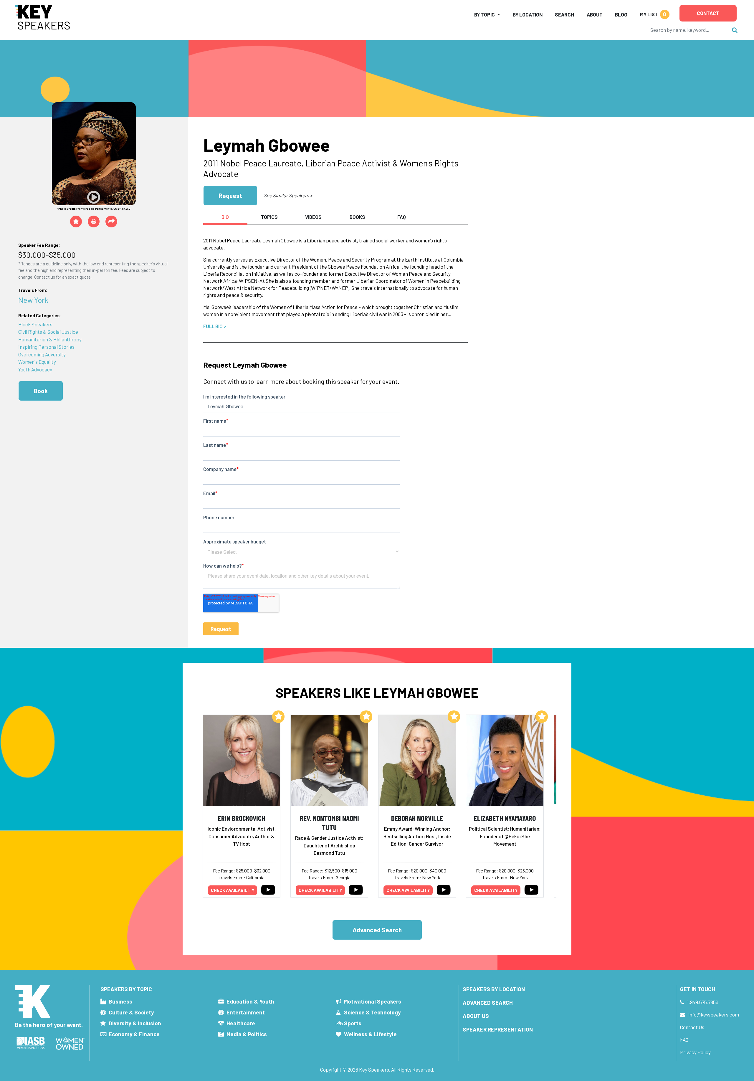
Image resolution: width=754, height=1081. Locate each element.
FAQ (684, 1039)
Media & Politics (246, 1034)
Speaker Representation (498, 1029)
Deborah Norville (417, 817)
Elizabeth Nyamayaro (505, 817)
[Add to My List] (278, 716)
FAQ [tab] (401, 217)
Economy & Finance (134, 1034)
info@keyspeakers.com (713, 1014)
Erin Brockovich (241, 817)
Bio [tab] (225, 217)
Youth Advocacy (35, 369)
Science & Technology (372, 1012)
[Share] (111, 221)
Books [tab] (357, 217)
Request (230, 195)
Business (120, 1001)
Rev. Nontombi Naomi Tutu (329, 822)
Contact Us (692, 1027)
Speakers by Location (494, 989)
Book (41, 390)
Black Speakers (35, 324)
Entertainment (245, 1012)
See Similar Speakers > (288, 195)
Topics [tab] (269, 217)
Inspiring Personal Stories (46, 347)
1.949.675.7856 (702, 1002)
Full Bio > (214, 326)
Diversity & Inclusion (135, 1023)
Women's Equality (37, 362)
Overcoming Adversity (42, 354)
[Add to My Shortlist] (76, 221)
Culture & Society (131, 1012)
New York (33, 299)
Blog (621, 14)
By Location (528, 14)
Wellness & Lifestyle (370, 1034)
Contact (708, 13)
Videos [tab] (313, 217)
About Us (476, 1015)
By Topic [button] (484, 14)
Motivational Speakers (372, 1001)
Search (564, 14)
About (595, 14)
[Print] (94, 221)
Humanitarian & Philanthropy (50, 339)
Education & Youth (250, 1001)
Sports (352, 1023)
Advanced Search (377, 929)
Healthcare (240, 1023)
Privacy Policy (695, 1052)
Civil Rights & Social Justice (48, 332)
